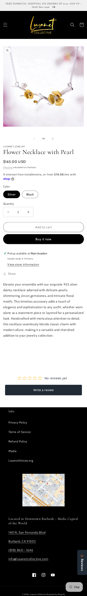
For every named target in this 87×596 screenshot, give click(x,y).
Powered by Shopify (56, 594)
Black (30, 194)
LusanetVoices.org (20, 460)
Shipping (7, 167)
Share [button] (12, 274)
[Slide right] (52, 138)
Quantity (8, 203)
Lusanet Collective (38, 594)
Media (12, 451)
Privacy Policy (17, 422)
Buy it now (43, 239)
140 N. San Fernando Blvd (26, 532)
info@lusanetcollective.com (28, 559)
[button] (5, 24)
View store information (23, 264)
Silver (12, 194)
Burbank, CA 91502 (22, 541)
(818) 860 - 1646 (20, 550)
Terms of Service (19, 432)
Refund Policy (17, 441)
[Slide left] (34, 138)
